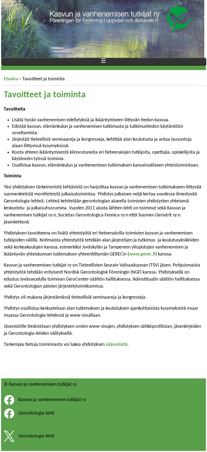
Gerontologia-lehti (36, 413)
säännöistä (116, 344)
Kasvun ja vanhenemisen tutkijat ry (52, 399)
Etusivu (11, 79)
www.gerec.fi (142, 254)
